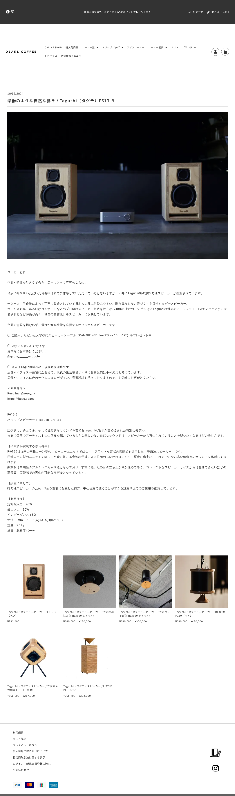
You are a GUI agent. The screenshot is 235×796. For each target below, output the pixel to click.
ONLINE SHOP (53, 47)
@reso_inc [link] (28, 393)
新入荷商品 (72, 47)
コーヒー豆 (88, 47)
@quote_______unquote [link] (23, 356)
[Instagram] (12, 12)
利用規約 (18, 732)
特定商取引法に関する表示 (29, 757)
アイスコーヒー (136, 47)
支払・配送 (19, 738)
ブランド (187, 47)
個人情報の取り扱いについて (30, 751)
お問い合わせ (21, 770)
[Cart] (225, 52)
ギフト (174, 47)
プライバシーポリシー (26, 745)
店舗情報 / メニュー (72, 56)
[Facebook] (8, 12)
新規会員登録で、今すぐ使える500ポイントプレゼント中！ (117, 12)
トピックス (51, 56)
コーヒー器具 (156, 47)
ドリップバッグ (111, 47)
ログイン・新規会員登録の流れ (32, 763)
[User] (215, 52)
